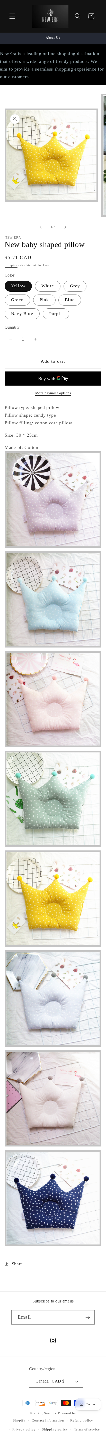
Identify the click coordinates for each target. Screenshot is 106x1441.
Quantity (12, 327)
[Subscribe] (87, 1317)
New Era (50, 1413)
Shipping (11, 265)
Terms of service (87, 1429)
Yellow (18, 285)
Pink (44, 299)
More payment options (53, 393)
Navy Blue (22, 313)
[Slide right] (65, 227)
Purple (56, 313)
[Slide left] (40, 227)
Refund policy (81, 1420)
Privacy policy (24, 1429)
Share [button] (17, 1263)
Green (17, 299)
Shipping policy (55, 1429)
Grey (75, 285)
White (47, 285)
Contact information (48, 1420)
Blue (70, 299)
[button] (12, 16)
